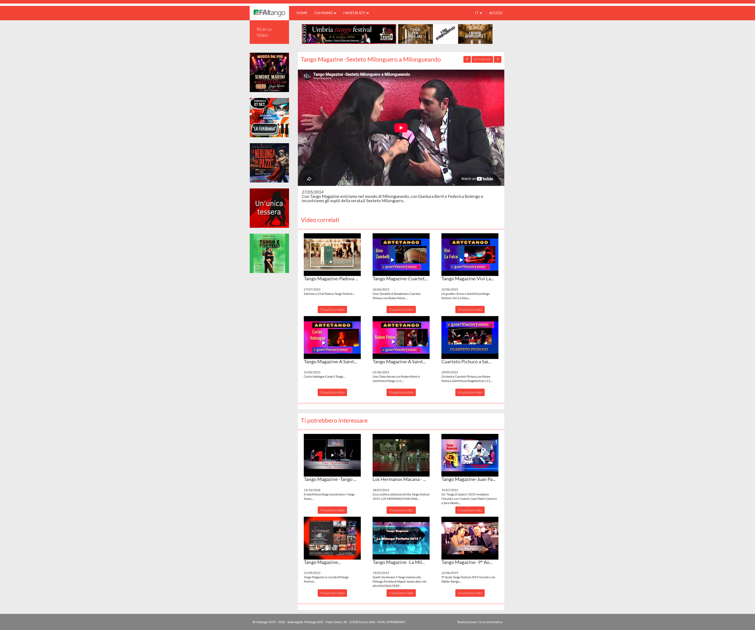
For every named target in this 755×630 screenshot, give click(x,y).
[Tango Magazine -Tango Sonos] (332, 455)
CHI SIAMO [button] (323, 13)
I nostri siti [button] (354, 13)
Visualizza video (332, 309)
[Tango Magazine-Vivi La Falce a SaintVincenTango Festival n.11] (469, 254)
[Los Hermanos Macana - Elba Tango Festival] (401, 455)
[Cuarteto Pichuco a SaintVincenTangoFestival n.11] (469, 337)
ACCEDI (495, 13)
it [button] (477, 13)
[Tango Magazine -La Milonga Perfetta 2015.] (401, 538)
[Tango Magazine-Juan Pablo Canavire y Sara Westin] (469, 455)
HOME (303, 12)
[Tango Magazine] (332, 538)
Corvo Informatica (489, 622)
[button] (332, 254)
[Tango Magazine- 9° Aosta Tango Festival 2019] (469, 538)
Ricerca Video (264, 32)
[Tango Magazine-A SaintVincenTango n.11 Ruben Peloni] (401, 337)
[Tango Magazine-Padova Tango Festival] (332, 254)
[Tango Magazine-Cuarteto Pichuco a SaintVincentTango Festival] (401, 254)
